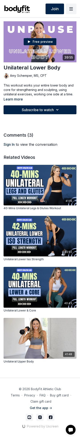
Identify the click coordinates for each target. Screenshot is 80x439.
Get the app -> (41, 408)
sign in (9, 144)
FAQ (43, 395)
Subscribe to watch (38, 110)
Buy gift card (59, 395)
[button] (71, 430)
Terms (15, 395)
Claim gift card (40, 401)
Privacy (29, 395)
